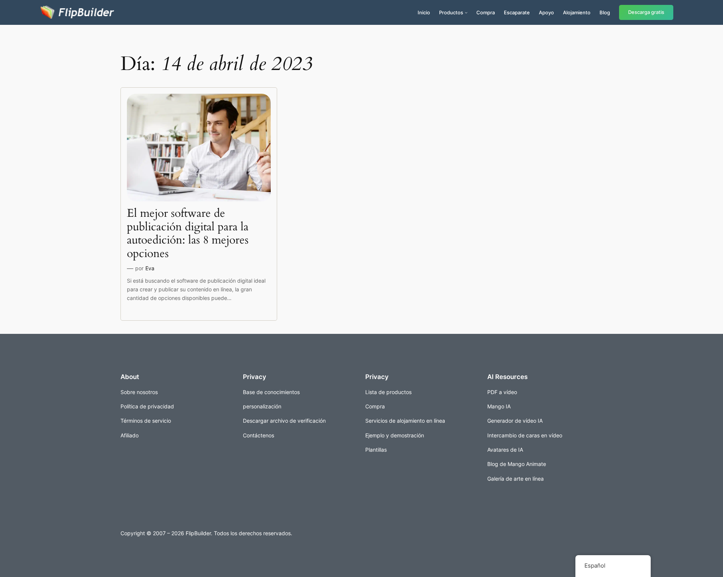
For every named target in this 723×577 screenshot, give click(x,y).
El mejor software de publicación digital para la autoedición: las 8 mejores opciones (188, 233)
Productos (451, 12)
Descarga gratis (646, 12)
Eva (149, 268)
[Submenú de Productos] (466, 12)
